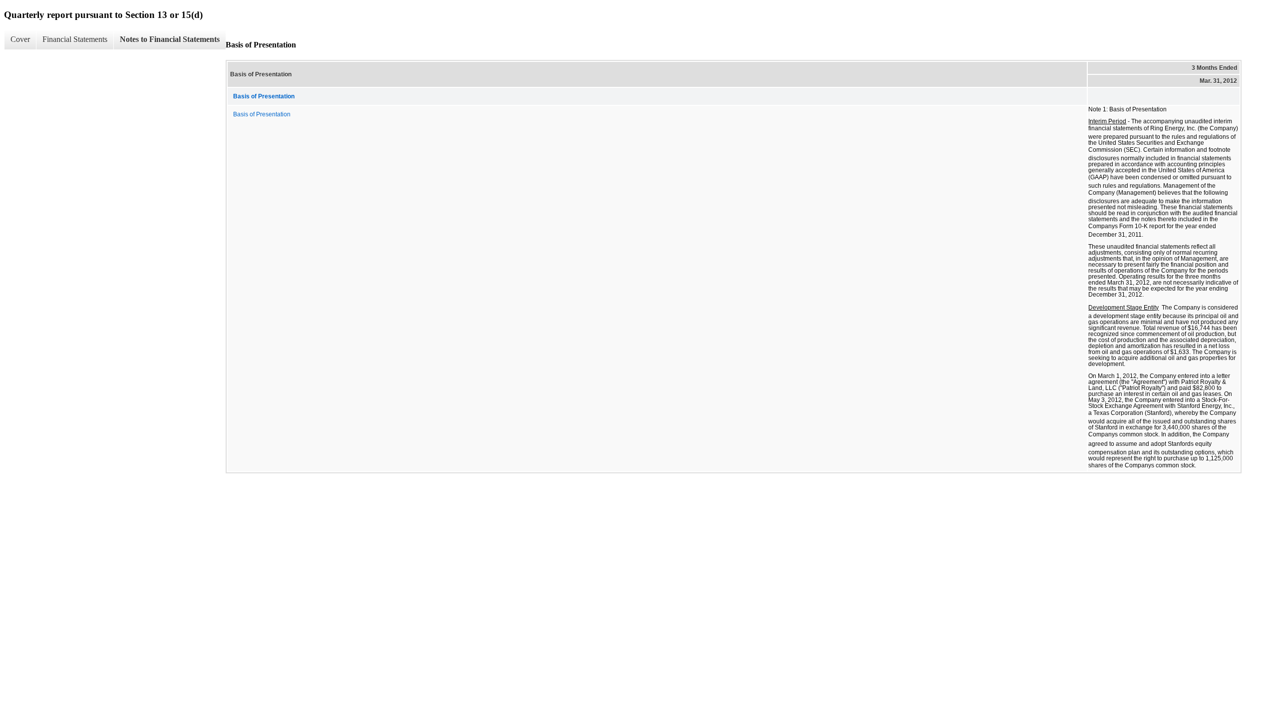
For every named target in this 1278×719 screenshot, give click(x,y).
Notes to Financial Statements (170, 39)
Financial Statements (74, 39)
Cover (20, 39)
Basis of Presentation (262, 114)
